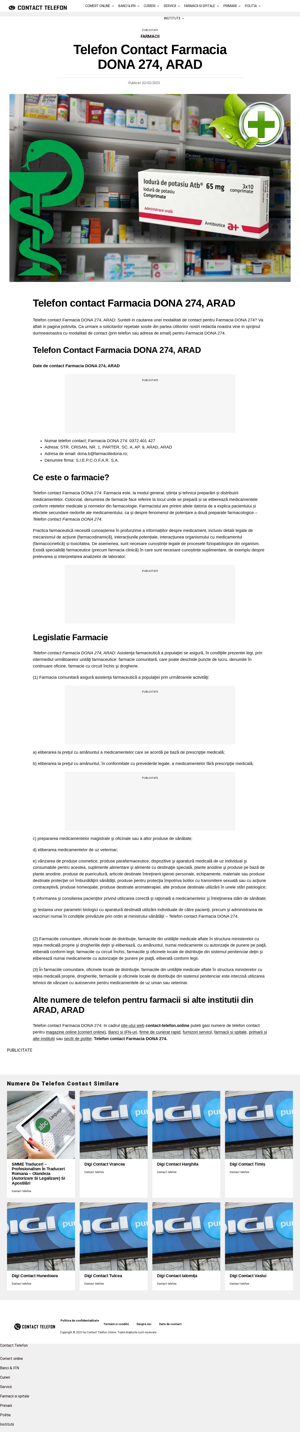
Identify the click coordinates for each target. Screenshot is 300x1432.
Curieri (149, 6)
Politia (251, 6)
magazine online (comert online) (76, 1032)
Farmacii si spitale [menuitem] (14, 1396)
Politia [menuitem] (5, 1415)
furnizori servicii (197, 1032)
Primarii (230, 6)
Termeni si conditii (116, 1324)
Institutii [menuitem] (7, 1424)
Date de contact (170, 1324)
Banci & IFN (126, 6)
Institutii (172, 18)
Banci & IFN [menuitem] (9, 1368)
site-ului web (132, 1025)
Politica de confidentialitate (79, 1320)
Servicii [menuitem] (6, 1387)
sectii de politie (78, 1038)
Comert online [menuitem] (11, 1358)
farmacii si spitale (230, 1032)
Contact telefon (21, 1191)
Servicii (170, 6)
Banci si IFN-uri (122, 1032)
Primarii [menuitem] (6, 1405)
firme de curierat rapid (159, 1032)
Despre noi (144, 1324)
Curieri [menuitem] (5, 1377)
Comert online (97, 6)
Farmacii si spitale (199, 6)
